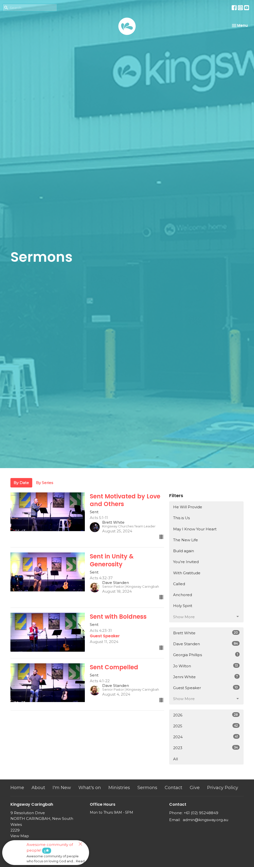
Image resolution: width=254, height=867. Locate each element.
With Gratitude (186, 573)
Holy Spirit (182, 605)
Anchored (182, 594)
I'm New (62, 787)
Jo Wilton (205, 665)
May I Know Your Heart (195, 529)
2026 (205, 714)
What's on (89, 787)
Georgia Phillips (205, 654)
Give (195, 787)
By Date (21, 482)
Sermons (147, 787)
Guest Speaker (205, 687)
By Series (44, 482)
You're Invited (186, 561)
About (38, 787)
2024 (205, 736)
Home (17, 787)
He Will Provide (187, 507)
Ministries (119, 787)
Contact (173, 787)
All (175, 759)
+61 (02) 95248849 (201, 812)
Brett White (205, 632)
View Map (19, 836)
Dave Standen (205, 643)
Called (179, 583)
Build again (183, 550)
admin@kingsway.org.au (205, 819)
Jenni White (205, 676)
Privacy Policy (222, 787)
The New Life (185, 540)
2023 (205, 747)
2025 (205, 725)
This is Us (181, 517)
